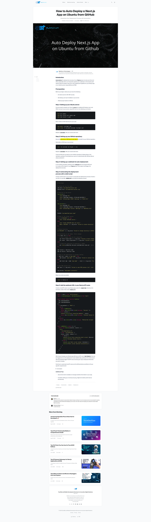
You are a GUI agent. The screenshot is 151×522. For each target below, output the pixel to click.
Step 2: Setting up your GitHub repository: (40, 86)
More (86, 2)
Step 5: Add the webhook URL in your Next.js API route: (40, 97)
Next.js (79, 80)
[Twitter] (69, 504)
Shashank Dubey (57, 405)
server (75, 107)
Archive (71, 512)
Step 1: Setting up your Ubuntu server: (40, 83)
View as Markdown (85, 20)
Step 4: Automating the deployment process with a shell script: (40, 93)
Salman (55, 398)
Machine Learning (71, 2)
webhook (77, 164)
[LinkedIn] (72, 71)
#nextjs (57, 385)
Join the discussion (95, 396)
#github (69, 385)
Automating (59, 80)
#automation (63, 385)
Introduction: (38, 79)
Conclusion (59, 369)
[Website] (79, 504)
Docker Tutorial (80, 2)
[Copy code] (94, 113)
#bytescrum (75, 385)
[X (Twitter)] (71, 71)
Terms (79, 512)
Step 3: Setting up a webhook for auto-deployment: (39, 89)
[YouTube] (77, 504)
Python (63, 2)
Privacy (75, 512)
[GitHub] (73, 504)
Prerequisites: (38, 81)
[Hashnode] (81, 504)
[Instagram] (71, 504)
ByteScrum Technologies (64, 71)
